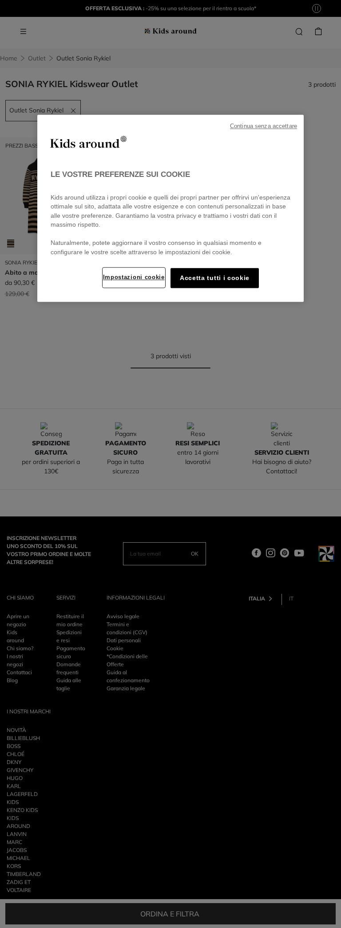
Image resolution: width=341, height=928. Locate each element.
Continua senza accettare (263, 126)
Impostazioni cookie (134, 277)
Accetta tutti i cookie (215, 278)
